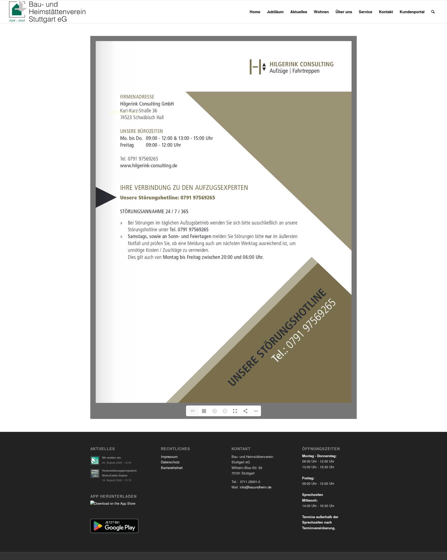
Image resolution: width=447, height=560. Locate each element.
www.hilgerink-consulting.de (124, 112)
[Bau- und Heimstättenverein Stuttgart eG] (47, 11)
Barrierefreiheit (172, 467)
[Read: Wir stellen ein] (95, 460)
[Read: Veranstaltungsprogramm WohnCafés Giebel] (95, 473)
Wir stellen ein (111, 457)
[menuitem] (255, 11)
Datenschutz (170, 461)
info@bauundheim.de (255, 487)
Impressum (169, 456)
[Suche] (433, 11)
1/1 (193, 411)
